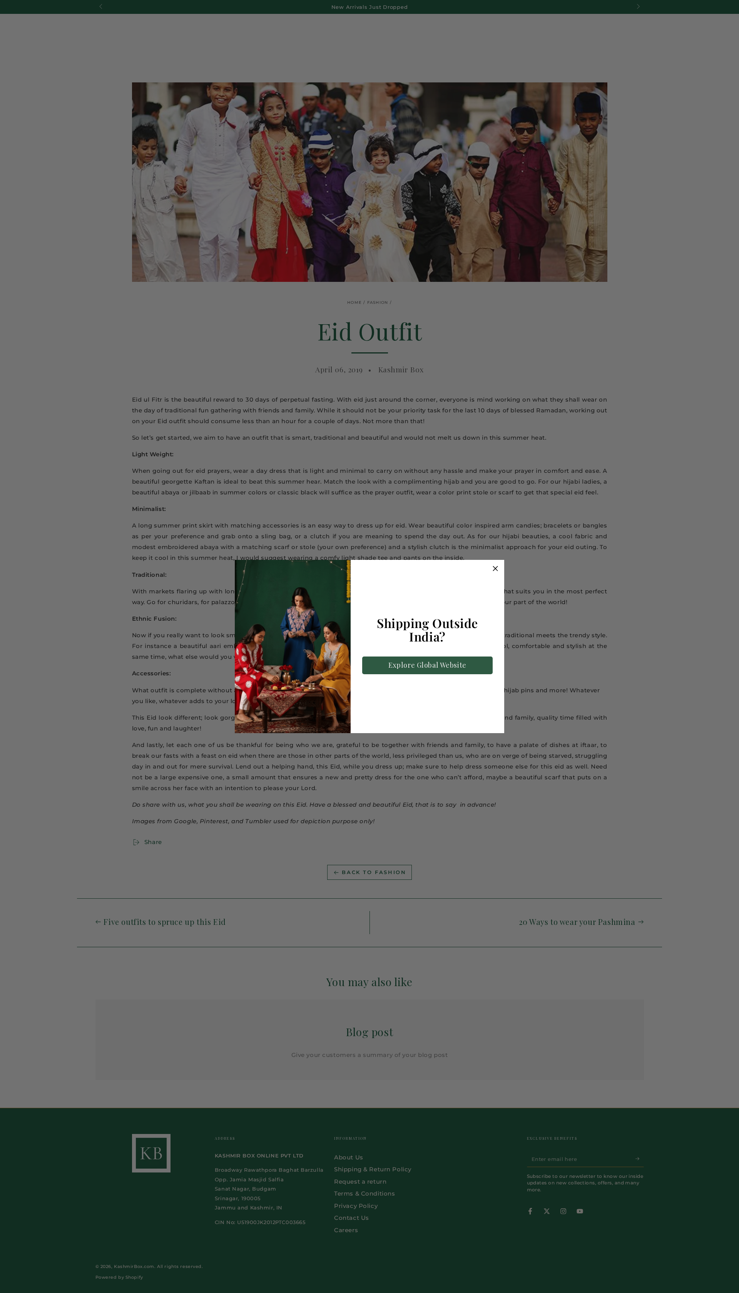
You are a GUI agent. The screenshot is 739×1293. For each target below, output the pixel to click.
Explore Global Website (427, 665)
